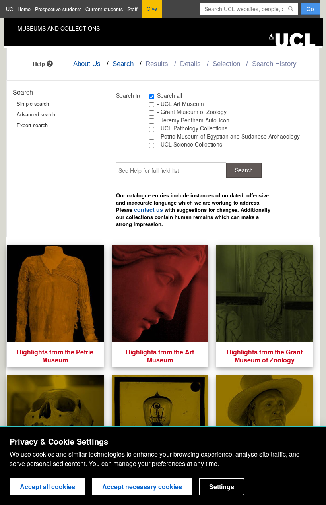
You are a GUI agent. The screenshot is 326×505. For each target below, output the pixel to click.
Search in (128, 95)
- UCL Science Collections (189, 144)
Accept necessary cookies (142, 486)
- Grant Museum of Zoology (192, 112)
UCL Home (18, 9)
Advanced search (36, 114)
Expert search (32, 125)
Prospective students (58, 9)
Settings (221, 486)
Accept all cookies (47, 486)
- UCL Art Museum (180, 104)
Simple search (33, 103)
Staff (132, 9)
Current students (104, 9)
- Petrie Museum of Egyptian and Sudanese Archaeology (228, 136)
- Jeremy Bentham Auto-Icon (193, 120)
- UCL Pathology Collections (192, 128)
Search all (169, 95)
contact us (148, 209)
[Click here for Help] (42, 63)
